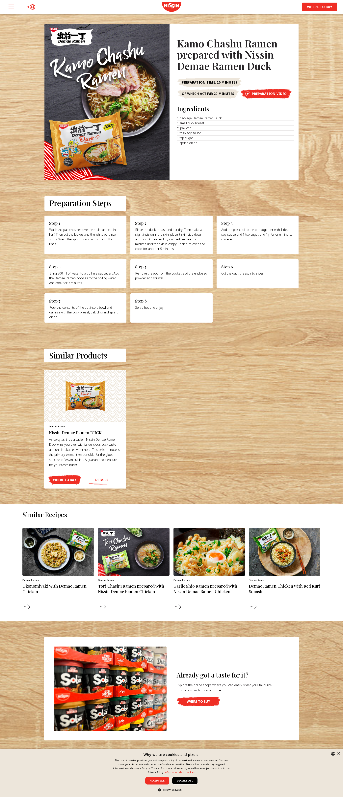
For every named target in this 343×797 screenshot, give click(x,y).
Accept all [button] (157, 780)
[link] (171, 7)
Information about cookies (180, 772)
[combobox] (333, 754)
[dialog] (171, 773)
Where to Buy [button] (319, 7)
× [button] (338, 753)
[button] (29, 7)
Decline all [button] (185, 780)
